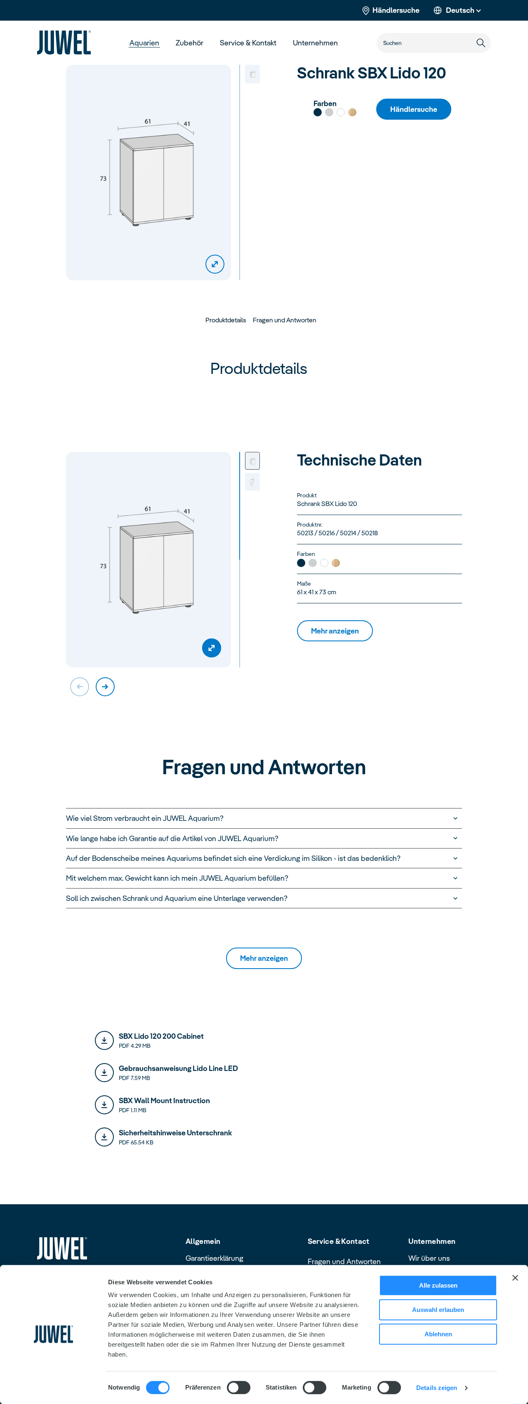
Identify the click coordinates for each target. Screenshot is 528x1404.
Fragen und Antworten (344, 1261)
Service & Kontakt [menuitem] (248, 42)
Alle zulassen (438, 1285)
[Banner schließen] (515, 1278)
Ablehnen (438, 1334)
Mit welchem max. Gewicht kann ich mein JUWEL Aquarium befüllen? (177, 878)
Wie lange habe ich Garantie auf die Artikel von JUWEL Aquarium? (172, 838)
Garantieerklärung (214, 1258)
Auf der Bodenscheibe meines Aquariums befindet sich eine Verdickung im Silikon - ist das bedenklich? (233, 858)
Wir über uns (429, 1258)
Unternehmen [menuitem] (315, 42)
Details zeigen (436, 1387)
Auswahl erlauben (438, 1309)
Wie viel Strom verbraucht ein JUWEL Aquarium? (145, 818)
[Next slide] (105, 686)
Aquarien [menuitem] (144, 42)
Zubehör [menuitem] (189, 42)
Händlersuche (396, 10)
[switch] (238, 1387)
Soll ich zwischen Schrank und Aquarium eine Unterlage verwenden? (177, 898)
